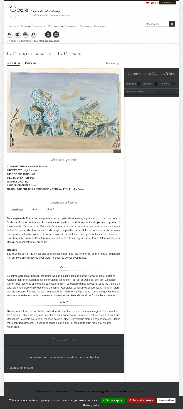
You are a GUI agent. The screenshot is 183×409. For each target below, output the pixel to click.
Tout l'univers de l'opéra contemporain (50, 14)
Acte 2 (50, 209)
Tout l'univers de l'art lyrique (46, 11)
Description (30, 63)
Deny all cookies (142, 400)
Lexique (25, 34)
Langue (9, 34)
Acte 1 (35, 209)
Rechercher (33, 34)
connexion (166, 2)
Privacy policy (91, 405)
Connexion (48, 34)
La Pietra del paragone (46, 40)
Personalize (166, 400)
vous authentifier (90, 357)
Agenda (17, 34)
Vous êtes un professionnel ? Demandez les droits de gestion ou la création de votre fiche (91, 391)
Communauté (56, 34)
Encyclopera (25, 40)
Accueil (12, 40)
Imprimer (110, 63)
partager (131, 83)
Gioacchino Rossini (36, 166)
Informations (13, 63)
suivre (165, 83)
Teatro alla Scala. (74, 189)
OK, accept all (114, 400)
